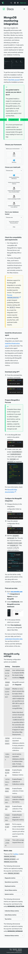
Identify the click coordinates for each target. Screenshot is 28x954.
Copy (20, 380)
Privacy (11, 949)
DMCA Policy (20, 948)
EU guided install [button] (14, 119)
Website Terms (15, 949)
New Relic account (14, 80)
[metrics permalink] (13, 850)
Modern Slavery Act (19, 950)
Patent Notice (20, 949)
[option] (14, 154)
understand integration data (13, 639)
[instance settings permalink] (12, 656)
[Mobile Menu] (24, 9)
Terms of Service (15, 948)
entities (16, 854)
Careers (10, 948)
